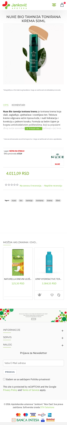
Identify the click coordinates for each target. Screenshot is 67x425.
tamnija (29, 200)
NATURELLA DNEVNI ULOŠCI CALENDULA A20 (18, 279)
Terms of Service (30, 390)
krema (49, 200)
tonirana (39, 200)
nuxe (14, 200)
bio (21, 200)
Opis (6, 105)
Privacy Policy (10, 390)
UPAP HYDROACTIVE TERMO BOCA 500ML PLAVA (49, 279)
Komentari (18, 105)
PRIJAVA (10, 372)
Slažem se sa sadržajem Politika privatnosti (28, 379)
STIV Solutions (47, 407)
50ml (58, 200)
